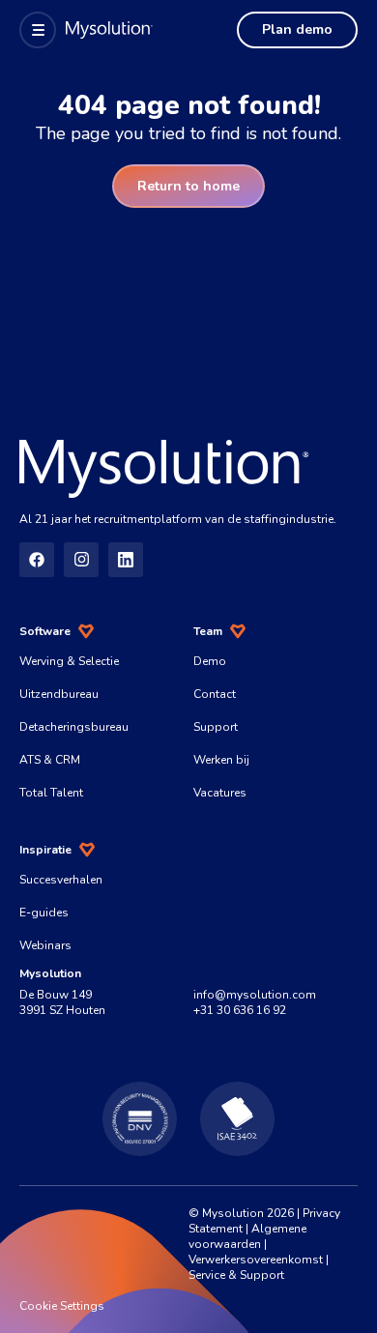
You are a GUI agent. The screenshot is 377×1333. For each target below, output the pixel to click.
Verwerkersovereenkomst (255, 1259)
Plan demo (297, 29)
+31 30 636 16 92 (239, 1010)
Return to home (188, 186)
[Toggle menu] (37, 30)
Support (215, 727)
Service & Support (236, 1275)
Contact (214, 694)
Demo (209, 661)
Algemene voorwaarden (247, 1236)
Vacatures (219, 792)
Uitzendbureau (59, 694)
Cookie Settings (61, 1306)
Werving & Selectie (69, 661)
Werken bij (221, 760)
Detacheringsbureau (74, 727)
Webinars (45, 945)
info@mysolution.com (254, 994)
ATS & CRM (49, 760)
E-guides (44, 912)
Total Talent (51, 792)
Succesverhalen (60, 879)
